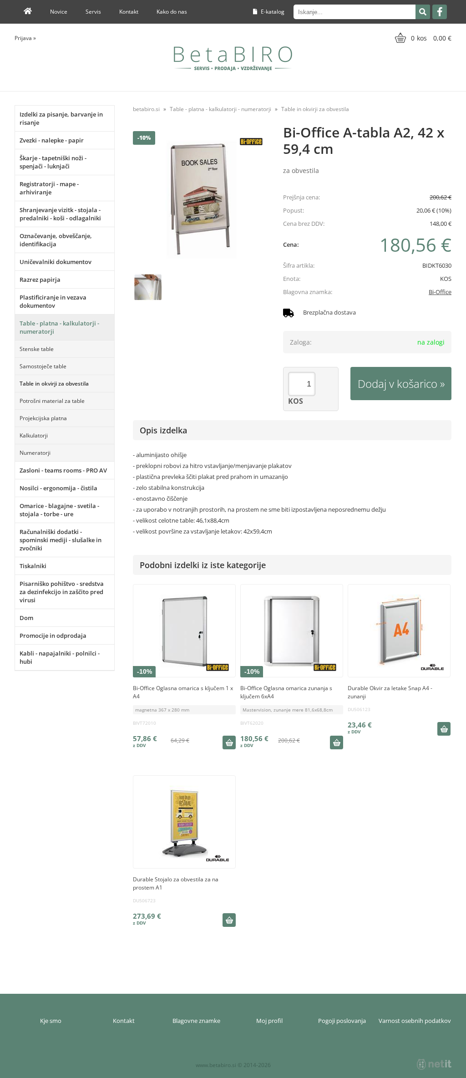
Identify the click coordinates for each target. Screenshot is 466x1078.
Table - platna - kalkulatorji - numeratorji (59, 327)
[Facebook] (439, 12)
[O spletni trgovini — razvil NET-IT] (434, 1064)
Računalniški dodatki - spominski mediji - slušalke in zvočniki (60, 540)
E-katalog (271, 11)
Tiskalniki (33, 566)
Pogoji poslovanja (342, 1021)
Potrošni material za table (52, 401)
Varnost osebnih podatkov (415, 1021)
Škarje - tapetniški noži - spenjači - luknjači (53, 162)
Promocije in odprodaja (53, 635)
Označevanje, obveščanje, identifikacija (56, 240)
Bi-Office (440, 292)
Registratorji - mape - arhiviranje (49, 188)
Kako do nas (172, 11)
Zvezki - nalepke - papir (52, 140)
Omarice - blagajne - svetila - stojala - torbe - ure (59, 510)
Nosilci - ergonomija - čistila (58, 488)
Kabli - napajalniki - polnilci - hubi (60, 657)
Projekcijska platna (43, 418)
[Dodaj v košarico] (229, 742)
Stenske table (37, 349)
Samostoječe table (43, 366)
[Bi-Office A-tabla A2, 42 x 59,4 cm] (201, 199)
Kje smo (50, 1021)
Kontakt (128, 11)
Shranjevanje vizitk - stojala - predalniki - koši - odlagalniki (60, 214)
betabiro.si (146, 109)
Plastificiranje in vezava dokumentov (53, 301)
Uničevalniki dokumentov (55, 262)
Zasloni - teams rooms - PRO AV (63, 470)
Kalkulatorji (34, 435)
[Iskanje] (422, 12)
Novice (58, 11)
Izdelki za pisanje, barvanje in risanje (61, 118)
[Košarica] (422, 38)
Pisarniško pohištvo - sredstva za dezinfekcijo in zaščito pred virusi (62, 592)
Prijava (25, 38)
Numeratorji (35, 453)
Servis (93, 11)
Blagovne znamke (196, 1021)
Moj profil (269, 1021)
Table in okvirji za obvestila (54, 383)
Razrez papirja (40, 279)
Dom (26, 618)
